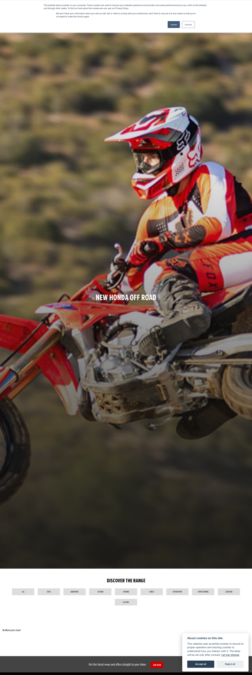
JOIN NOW (157, 665)
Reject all (230, 664)
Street (151, 591)
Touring (126, 591)
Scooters (228, 591)
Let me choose (230, 654)
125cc (49, 591)
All (23, 591)
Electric (126, 602)
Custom (100, 591)
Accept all (200, 664)
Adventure (75, 591)
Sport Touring (203, 591)
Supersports (177, 591)
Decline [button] (188, 24)
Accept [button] (174, 24)
